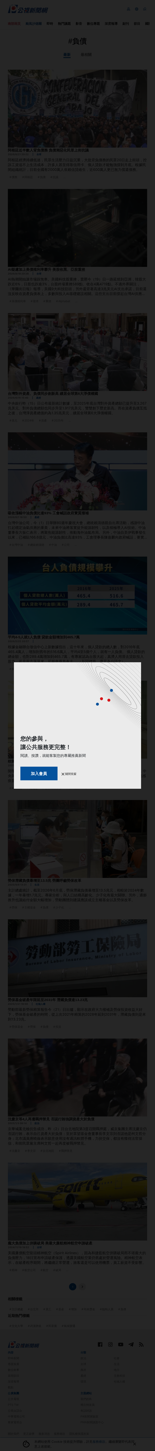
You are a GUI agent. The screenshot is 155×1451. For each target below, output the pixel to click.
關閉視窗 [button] (70, 773)
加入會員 (39, 773)
